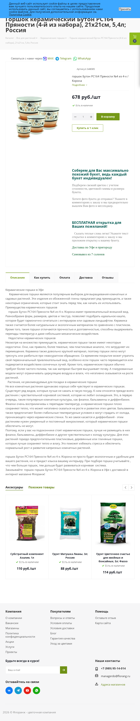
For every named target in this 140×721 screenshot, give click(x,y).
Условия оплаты (61, 623)
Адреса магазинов (113, 684)
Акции (9, 641)
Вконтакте (9, 690)
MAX (51, 58)
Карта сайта (103, 623)
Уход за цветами (61, 643)
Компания (13, 611)
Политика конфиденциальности (20, 634)
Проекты (11, 652)
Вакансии (11, 623)
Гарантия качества (62, 638)
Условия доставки (62, 628)
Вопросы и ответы (62, 618)
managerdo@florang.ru (115, 676)
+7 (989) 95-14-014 (113, 668)
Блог (53, 633)
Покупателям (60, 611)
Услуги (9, 647)
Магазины (12, 628)
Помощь (101, 611)
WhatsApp (84, 58)
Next (132, 488)
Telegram (65, 58)
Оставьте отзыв (105, 618)
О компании (13, 618)
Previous (126, 488)
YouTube (27, 690)
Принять (125, 9)
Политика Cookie (20, 14)
